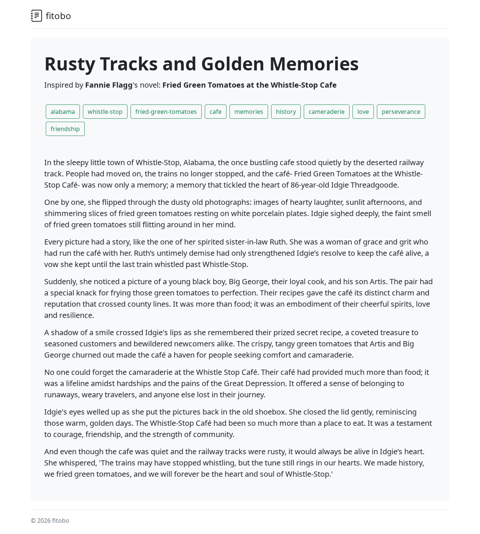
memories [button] (248, 111)
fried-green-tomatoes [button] (166, 111)
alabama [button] (63, 111)
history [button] (286, 111)
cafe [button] (216, 111)
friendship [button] (65, 129)
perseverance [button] (401, 111)
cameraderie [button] (327, 111)
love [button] (363, 111)
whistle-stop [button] (105, 111)
